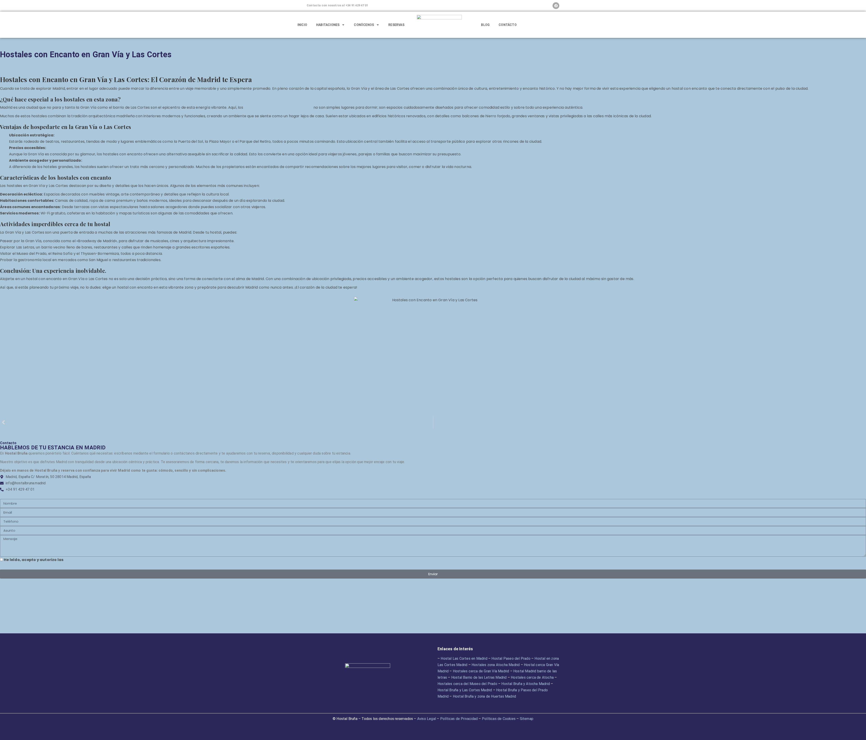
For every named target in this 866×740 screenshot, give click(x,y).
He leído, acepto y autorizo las (61, 559)
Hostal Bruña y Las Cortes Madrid (465, 690)
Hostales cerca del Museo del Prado (467, 684)
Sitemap (526, 719)
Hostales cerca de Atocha (532, 677)
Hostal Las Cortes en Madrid (464, 658)
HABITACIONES (327, 25)
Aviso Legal (426, 719)
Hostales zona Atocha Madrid (496, 665)
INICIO (302, 25)
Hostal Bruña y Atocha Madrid (525, 684)
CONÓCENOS (364, 25)
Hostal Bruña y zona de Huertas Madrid (484, 696)
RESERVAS (396, 25)
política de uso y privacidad (92, 559)
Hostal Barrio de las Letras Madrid (479, 677)
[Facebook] (556, 5)
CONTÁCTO (508, 25)
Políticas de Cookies (499, 719)
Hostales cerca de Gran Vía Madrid (481, 671)
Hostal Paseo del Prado (510, 658)
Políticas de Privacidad (459, 719)
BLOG (485, 25)
